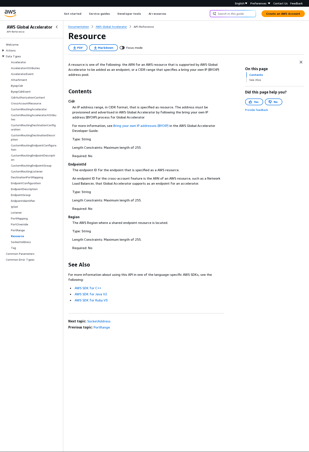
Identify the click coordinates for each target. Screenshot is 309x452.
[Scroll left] (60, 13)
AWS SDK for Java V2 (91, 294)
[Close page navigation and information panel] (301, 62)
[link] (144, 27)
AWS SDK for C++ (88, 288)
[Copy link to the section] (64, 91)
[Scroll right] (169, 13)
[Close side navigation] (57, 27)
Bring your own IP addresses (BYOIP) (141, 126)
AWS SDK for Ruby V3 (91, 300)
